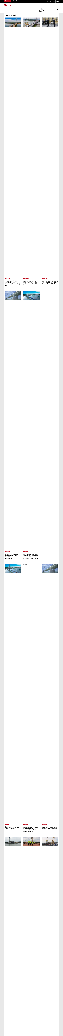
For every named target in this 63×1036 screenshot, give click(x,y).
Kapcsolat (15, 0)
